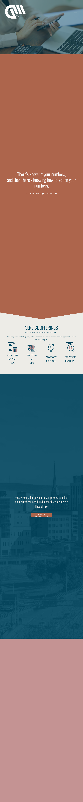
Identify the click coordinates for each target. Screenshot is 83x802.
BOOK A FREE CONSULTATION (41, 515)
